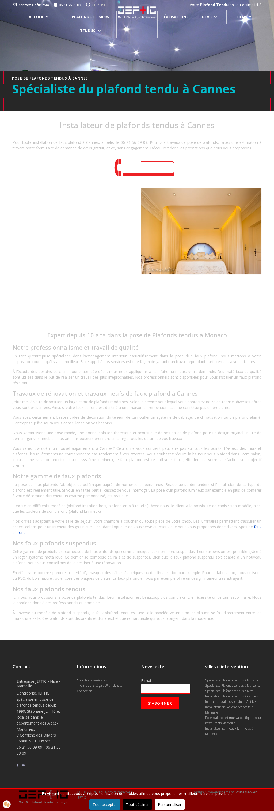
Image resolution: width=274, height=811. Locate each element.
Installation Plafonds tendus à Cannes (231, 696)
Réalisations (174, 16)
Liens (242, 16)
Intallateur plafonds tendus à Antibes (231, 701)
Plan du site (114, 685)
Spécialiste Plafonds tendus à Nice (229, 691)
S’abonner (160, 703)
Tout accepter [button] (105, 804)
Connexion (84, 691)
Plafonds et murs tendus (90, 23)
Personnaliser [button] (169, 804)
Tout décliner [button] (137, 804)
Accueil (36, 16)
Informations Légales (91, 685)
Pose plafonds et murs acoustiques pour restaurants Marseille (233, 720)
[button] (7, 804)
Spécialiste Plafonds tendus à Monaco (231, 680)
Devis (207, 16)
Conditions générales (92, 680)
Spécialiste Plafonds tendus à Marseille (232, 685)
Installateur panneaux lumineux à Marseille (229, 731)
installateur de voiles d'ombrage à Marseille (229, 710)
